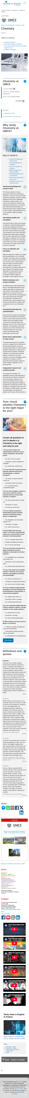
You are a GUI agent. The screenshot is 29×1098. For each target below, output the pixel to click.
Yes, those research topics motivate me (13, 501)
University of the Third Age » (8, 881)
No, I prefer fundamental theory (13, 602)
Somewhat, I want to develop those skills (13, 562)
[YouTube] (8, 919)
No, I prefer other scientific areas (13, 466)
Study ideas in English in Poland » (10, 892)
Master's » (4, 877)
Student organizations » (7, 885)
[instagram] (13, 919)
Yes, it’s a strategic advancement (14, 539)
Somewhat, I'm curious (11, 504)
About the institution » (6, 890)
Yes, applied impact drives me (13, 596)
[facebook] (3, 919)
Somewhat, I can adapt (11, 524)
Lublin (7, 1052)
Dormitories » (4, 887)
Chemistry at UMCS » (10, 42)
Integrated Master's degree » (8, 875)
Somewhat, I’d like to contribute (13, 599)
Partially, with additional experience (14, 542)
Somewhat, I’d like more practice (13, 483)
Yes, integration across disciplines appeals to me (13, 520)
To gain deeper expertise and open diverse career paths (13, 632)
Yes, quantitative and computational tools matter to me (13, 558)
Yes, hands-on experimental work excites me (13, 479)
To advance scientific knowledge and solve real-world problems (13, 627)
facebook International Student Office (11, 909)
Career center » (5, 884)
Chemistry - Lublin (11, 1046)
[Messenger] (3, 809)
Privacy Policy (19, 1088)
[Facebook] (17, 809)
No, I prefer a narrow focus (12, 527)
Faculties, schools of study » (8, 888)
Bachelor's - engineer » (7, 874)
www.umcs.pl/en (17, 116)
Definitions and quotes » (10, 49)
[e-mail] (12, 809)
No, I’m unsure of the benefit (12, 545)
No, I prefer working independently (14, 618)
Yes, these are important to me (13, 579)
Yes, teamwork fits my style (12, 612)
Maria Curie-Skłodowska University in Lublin (12, 25)
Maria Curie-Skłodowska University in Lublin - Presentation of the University (14, 832)
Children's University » (7, 882)
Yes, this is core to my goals (12, 459)
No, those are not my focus (12, 507)
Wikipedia (24, 693)
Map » (3, 911)
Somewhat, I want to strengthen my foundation (13, 462)
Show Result (8, 640)
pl (23, 102)
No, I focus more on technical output (14, 584)
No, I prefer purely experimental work (15, 566)
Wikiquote (24, 733)
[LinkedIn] (21, 814)
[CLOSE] (14, 1094)
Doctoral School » (6, 878)
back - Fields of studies (13, 1059)
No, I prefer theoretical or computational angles (10, 486)
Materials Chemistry (10, 113)
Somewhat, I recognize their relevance (15, 581)
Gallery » (3, 893)
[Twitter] (21, 809)
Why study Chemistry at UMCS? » (13, 44)
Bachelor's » (4, 873)
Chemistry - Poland (11, 1048)
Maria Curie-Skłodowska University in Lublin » (13, 863)
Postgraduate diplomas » (7, 880)
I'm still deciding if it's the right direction (15, 636)
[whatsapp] (8, 809)
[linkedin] (18, 919)
